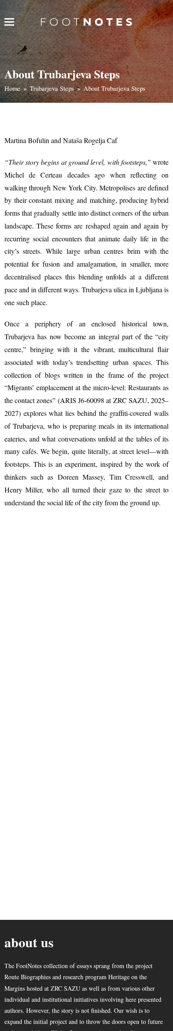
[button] (9, 22)
